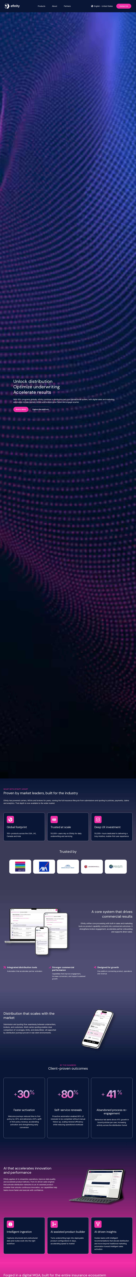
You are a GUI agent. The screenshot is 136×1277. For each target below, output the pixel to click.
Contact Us (123, 6)
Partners (67, 6)
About (54, 6)
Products (41, 6)
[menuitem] (42, 6)
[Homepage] (12, 6)
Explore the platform (41, 409)
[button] (102, 6)
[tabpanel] (20, 867)
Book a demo (21, 409)
